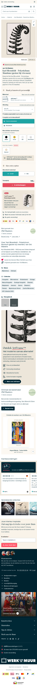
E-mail (33, 570)
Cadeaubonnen (8, 588)
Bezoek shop (5, 237)
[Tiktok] (18, 639)
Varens (20, 285)
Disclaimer (25, 667)
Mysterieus (5, 271)
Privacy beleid (27, 670)
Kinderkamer (24, 279)
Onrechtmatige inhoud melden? (14, 670)
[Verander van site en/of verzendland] (34, 1)
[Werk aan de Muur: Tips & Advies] (35, 630)
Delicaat (13, 271)
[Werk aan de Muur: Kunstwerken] (35, 621)
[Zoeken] (33, 11)
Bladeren (27, 285)
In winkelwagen (20, 185)
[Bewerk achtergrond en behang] (33, 24)
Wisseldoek (9, 125)
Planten (4, 288)
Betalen (6, 581)
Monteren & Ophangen (11, 586)
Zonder (12, 173)
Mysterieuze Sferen (15, 288)
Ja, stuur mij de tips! (9, 545)
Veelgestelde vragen (10, 575)
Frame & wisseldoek (11, 121)
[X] (16, 639)
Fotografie (5, 279)
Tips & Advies (6, 630)
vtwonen (13, 285)
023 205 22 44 (23, 570)
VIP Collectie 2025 (8, 291)
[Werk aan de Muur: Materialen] (35, 625)
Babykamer (5, 285)
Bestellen (7, 578)
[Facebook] (13, 639)
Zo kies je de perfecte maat (27, 105)
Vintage (32, 279)
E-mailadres (5, 536)
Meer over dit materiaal (28, 94)
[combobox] (14, 11)
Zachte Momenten (28, 288)
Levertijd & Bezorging (10, 583)
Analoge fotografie (19, 282)
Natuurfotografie (7, 282)
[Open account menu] (31, 6)
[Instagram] (8, 639)
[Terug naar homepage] (11, 6)
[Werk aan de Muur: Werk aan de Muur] (35, 634)
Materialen (5, 625)
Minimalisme (14, 279)
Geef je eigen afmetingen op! (18, 114)
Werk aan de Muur (8, 634)
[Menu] (2, 6)
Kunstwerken (6, 621)
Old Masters (9, 68)
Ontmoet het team (9, 613)
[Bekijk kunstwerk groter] (33, 21)
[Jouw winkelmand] (34, 6)
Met (28, 173)
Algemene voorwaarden (15, 667)
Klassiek (30, 282)
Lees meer (15, 237)
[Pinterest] (10, 639)
